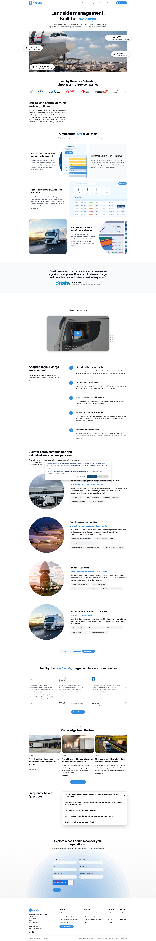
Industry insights (123, 912)
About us (110, 912)
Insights (93, 3)
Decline (103, 476)
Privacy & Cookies (83, 938)
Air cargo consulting (64, 922)
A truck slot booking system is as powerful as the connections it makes (44, 762)
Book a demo (122, 3)
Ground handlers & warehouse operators (93, 919)
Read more (31, 769)
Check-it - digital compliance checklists (68, 919)
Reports (122, 916)
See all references (78, 712)
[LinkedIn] (29, 932)
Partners (110, 922)
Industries (75, 3)
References (85, 3)
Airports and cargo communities (91, 912)
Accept (92, 476)
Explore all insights (77, 782)
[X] (33, 932)
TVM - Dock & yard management (67, 916)
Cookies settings (81, 476)
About (101, 3)
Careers (110, 919)
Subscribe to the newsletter (66, 926)
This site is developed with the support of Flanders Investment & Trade (111, 938)
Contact (109, 3)
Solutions (65, 3)
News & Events (123, 919)
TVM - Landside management (66, 912)
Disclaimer (91, 938)
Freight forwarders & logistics (90, 916)
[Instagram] (36, 932)
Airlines (85, 922)
